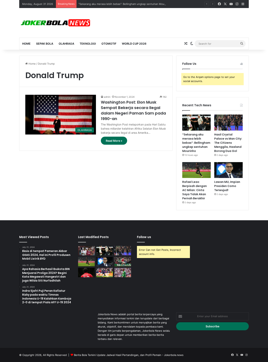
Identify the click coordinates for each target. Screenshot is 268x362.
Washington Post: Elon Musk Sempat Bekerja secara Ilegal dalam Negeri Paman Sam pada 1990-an (133, 110)
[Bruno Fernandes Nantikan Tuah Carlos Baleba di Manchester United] (86, 272)
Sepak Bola (44, 43)
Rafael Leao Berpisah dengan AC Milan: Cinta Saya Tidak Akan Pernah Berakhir (194, 190)
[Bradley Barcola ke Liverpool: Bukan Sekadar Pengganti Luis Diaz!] (104, 272)
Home (26, 43)
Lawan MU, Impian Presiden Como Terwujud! (227, 186)
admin (107, 96)
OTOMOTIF (108, 43)
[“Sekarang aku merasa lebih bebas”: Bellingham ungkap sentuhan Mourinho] (196, 123)
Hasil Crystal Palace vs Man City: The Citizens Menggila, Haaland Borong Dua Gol (228, 143)
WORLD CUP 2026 (134, 43)
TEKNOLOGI (88, 43)
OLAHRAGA (66, 43)
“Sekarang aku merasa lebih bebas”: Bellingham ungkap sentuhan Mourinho (124, 3)
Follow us (144, 237)
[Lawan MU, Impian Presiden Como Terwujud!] (228, 170)
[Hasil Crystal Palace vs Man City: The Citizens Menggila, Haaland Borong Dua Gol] (228, 123)
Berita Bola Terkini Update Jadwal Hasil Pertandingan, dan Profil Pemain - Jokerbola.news (128, 355)
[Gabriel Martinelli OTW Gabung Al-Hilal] (122, 261)
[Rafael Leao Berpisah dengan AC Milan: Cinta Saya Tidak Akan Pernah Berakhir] (196, 170)
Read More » (114, 140)
